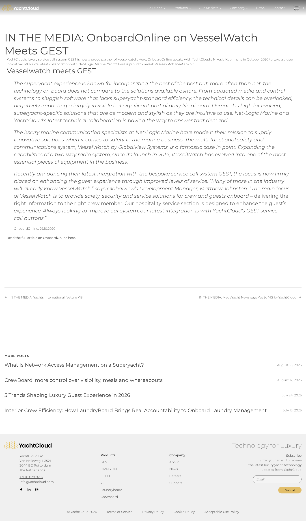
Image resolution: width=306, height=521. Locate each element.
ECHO (105, 476)
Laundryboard (111, 490)
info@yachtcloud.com (36, 482)
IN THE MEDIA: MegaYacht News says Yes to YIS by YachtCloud (247, 297)
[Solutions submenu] (164, 8)
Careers (175, 476)
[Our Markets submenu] (221, 8)
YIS (103, 483)
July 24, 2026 (292, 395)
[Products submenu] (190, 8)
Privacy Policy (153, 512)
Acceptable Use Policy (222, 512)
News (173, 469)
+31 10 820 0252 (31, 477)
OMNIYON (109, 469)
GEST (105, 462)
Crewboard (109, 497)
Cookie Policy (184, 512)
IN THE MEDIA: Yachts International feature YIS (46, 297)
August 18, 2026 (289, 365)
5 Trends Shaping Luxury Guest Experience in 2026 (67, 395)
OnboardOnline (26, 229)
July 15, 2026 (292, 410)
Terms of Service (119, 512)
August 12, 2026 (289, 380)
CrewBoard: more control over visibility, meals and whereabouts (83, 380)
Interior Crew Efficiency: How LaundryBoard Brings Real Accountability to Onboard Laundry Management (135, 410)
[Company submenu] (247, 8)
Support (175, 483)
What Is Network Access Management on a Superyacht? (74, 365)
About (174, 462)
